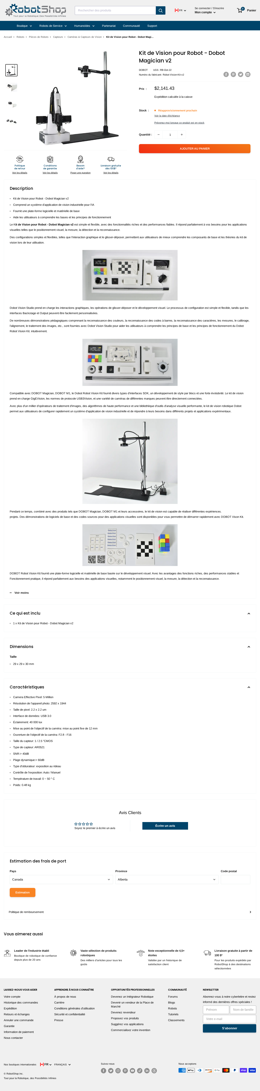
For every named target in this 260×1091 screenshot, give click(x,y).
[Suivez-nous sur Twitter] (110, 1070)
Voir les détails (19, 172)
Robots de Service (51, 25)
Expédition (10, 1008)
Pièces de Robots (39, 36)
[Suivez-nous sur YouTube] (132, 1070)
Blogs (171, 1002)
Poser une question (80, 172)
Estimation (22, 892)
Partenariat (109, 25)
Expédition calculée (166, 96)
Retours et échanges (17, 1014)
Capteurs (58, 36)
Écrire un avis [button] (165, 825)
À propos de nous (65, 996)
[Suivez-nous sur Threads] (154, 1070)
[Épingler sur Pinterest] (233, 74)
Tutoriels (173, 1014)
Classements (176, 1020)
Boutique (22, 25)
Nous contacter (13, 1037)
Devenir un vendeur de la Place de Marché (132, 1004)
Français (61, 1064)
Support (152, 25)
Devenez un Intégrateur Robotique (132, 996)
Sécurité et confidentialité (69, 1014)
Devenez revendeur (123, 1012)
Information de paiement (19, 1031)
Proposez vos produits (125, 1018)
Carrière (59, 1002)
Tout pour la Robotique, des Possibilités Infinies (30, 1078)
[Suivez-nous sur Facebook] (103, 1070)
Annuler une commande (18, 1020)
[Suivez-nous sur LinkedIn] (147, 1070)
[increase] (182, 135)
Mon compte (204, 12)
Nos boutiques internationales (20, 1064)
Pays (13, 871)
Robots (20, 36)
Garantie (9, 1026)
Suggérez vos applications (127, 1024)
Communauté (131, 25)
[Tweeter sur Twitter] (240, 74)
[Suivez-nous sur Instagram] (118, 1070)
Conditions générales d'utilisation (74, 1008)
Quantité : (145, 134)
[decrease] (159, 135)
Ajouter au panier (195, 148)
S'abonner (229, 1028)
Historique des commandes (21, 1002)
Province (121, 871)
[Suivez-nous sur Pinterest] (125, 1070)
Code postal (229, 871)
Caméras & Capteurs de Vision (85, 36)
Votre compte (12, 996)
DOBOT (143, 70)
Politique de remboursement (26, 912)
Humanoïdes (82, 25)
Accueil (8, 36)
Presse (58, 1020)
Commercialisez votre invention (130, 1030)
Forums (173, 996)
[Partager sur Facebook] (226, 74)
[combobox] (115, 10)
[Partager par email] (247, 74)
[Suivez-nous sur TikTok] (139, 1070)
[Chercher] (160, 10)
